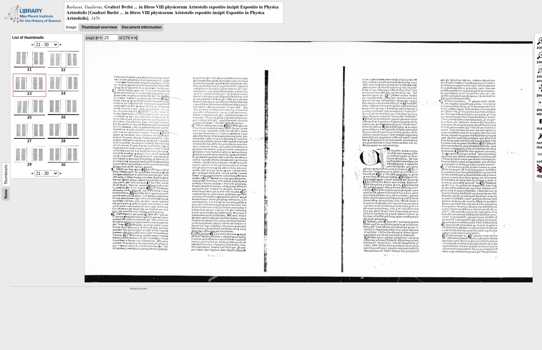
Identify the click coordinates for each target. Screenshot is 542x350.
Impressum (138, 288)
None (6, 194)
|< (97, 38)
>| (135, 38)
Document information (142, 27)
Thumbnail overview (99, 27)
